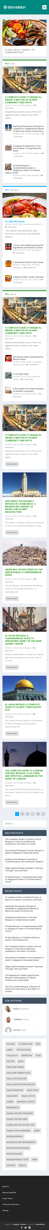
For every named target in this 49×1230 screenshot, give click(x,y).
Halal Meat (12, 1096)
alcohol (11, 1044)
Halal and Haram (15, 1067)
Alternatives (25, 1044)
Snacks (15, 364)
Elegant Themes (19, 1224)
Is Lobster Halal (15, 221)
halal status (28, 1096)
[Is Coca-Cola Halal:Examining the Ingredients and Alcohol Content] (8, 246)
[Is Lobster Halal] (24, 205)
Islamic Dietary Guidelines (20, 1113)
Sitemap (5, 1210)
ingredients (13, 1107)
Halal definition (15, 1090)
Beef (38, 1044)
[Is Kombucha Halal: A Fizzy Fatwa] (8, 263)
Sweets (35, 279)
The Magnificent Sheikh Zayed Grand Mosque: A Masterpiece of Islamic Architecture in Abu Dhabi (22, 977)
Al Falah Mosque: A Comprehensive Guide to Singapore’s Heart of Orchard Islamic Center (22, 169)
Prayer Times (7, 1198)
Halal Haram (28, 224)
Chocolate (12, 1055)
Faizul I (9, 105)
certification (23, 1049)
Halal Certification (16, 1078)
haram (10, 1101)
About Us (5, 1186)
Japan (37, 1130)
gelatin (10, 1061)
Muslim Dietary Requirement (21, 1142)
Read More (12, 464)
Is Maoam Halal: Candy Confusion (28, 277)
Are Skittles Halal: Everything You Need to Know (28, 358)
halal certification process (21, 1084)
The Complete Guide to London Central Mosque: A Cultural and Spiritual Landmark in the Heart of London (24, 774)
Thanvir (18, 362)
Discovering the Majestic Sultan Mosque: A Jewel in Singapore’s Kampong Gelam (24, 851)
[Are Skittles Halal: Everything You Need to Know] (8, 358)
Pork (34, 1159)
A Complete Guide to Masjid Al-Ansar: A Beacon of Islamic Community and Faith (23, 100)
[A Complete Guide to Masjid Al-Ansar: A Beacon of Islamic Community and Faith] (24, 79)
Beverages (36, 250)
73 (38, 814)
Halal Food (32, 1090)
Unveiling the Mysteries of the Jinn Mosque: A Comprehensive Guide (27, 148)
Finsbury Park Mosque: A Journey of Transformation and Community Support (24, 860)
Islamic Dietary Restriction (20, 1125)
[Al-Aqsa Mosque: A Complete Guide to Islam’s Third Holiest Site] (24, 688)
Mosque (28, 105)
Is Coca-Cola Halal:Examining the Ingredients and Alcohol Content (28, 246)
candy (10, 1049)
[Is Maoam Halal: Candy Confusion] (8, 278)
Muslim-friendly (15, 1136)
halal (21, 1061)
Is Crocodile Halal (21, 374)
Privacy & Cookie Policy (10, 1204)
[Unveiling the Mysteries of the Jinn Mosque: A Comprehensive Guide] (8, 147)
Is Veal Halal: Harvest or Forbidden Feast (20, 51)
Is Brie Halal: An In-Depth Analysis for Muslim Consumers (28, 389)
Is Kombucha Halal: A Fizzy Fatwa (28, 262)
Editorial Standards (9, 1192)
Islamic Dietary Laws (17, 1119)
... (32, 814)
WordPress (40, 1224)
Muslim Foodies (14, 1153)
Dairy (34, 394)
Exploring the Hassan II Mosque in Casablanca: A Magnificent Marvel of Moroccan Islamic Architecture (28, 128)
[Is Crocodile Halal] (8, 375)
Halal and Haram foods (18, 1073)
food (38, 1055)
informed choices (26, 1101)
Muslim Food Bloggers (18, 1148)
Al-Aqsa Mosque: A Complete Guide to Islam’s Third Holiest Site (23, 707)
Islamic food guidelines (18, 1130)
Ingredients (17, 267)
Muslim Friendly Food (17, 1159)
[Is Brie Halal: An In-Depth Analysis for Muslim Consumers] (8, 390)
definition (26, 1055)
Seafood (37, 224)
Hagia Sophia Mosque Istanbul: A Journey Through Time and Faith (24, 869)
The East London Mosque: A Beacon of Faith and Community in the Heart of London (22, 989)
